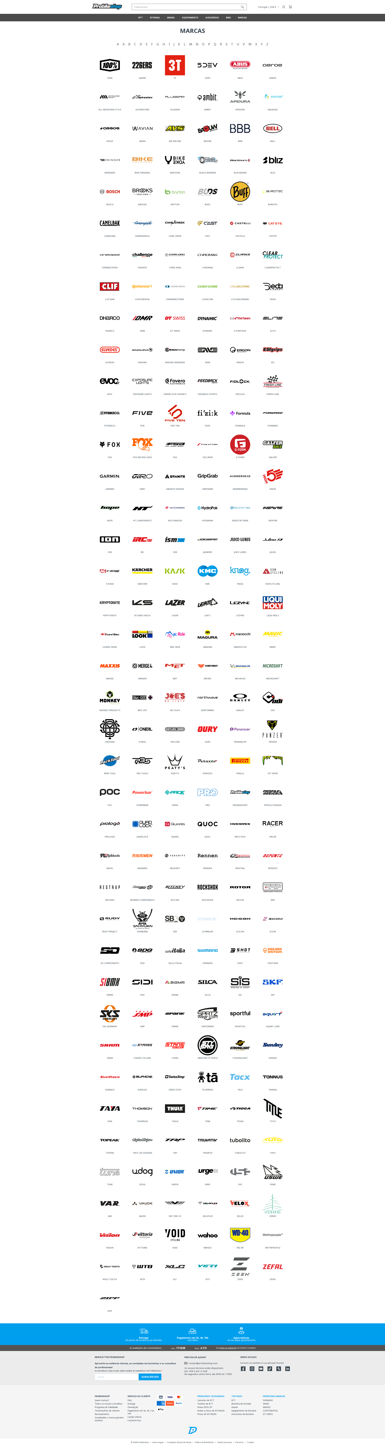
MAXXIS (267, 1407)
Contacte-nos (134, 1420)
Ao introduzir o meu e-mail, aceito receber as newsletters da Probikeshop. (128, 1370)
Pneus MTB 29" (205, 1407)
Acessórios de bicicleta (242, 1414)
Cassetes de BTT (205, 1400)
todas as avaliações (228, 1348)
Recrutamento (102, 1414)
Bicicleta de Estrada (241, 1403)
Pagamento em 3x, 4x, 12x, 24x (141, 1412)
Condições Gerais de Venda (179, 1442)
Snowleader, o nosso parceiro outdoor (109, 1419)
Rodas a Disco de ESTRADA (211, 1410)
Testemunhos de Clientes (107, 1410)
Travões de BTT (205, 1403)
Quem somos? (102, 1400)
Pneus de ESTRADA (206, 1414)
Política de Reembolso (204, 1442)
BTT (233, 1400)
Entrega (131, 1403)
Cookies (250, 1442)
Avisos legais (158, 1442)
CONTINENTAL (270, 1410)
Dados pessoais (224, 1442)
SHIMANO (268, 1400)
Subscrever (150, 1377)
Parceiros (239, 1442)
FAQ (130, 1400)
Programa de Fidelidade (106, 1407)
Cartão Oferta (134, 1416)
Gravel (234, 1407)
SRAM (266, 1403)
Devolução (133, 1407)
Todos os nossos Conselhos (108, 1403)
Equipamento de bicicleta (243, 1410)
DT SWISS (268, 1414)
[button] (290, 7)
